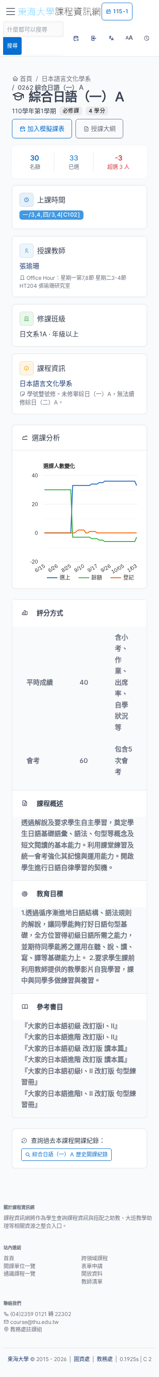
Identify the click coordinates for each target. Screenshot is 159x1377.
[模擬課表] (76, 38)
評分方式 (50, 613)
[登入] (93, 38)
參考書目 (50, 1007)
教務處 (105, 1359)
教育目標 (50, 893)
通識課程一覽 (19, 1273)
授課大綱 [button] (103, 128)
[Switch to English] (111, 38)
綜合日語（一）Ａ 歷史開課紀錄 (70, 1154)
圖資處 (82, 1359)
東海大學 (18, 1359)
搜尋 (12, 45)
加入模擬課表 (45, 128)
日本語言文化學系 (66, 78)
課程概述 (50, 803)
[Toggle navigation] (11, 11)
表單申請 (91, 1266)
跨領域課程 (94, 1258)
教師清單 (91, 1281)
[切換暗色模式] (146, 38)
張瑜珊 (29, 266)
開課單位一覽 (19, 1266)
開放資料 (91, 1273)
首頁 (25, 78)
